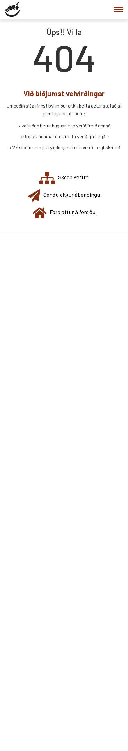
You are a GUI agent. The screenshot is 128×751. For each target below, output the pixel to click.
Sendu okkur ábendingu (71, 194)
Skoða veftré (73, 177)
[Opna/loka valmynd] (118, 9)
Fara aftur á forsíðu (72, 211)
